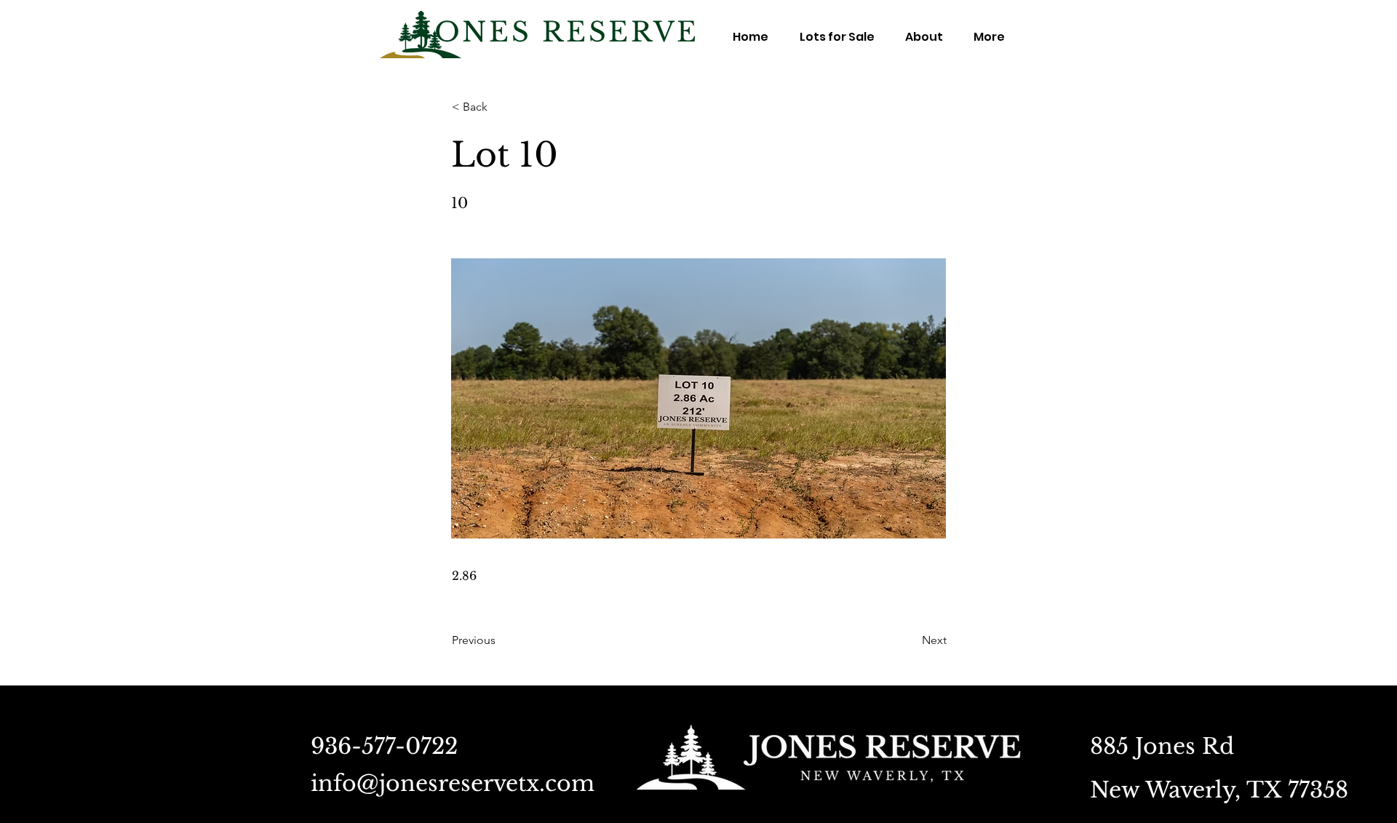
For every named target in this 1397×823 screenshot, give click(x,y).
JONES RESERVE (560, 32)
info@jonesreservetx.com (452, 783)
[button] (500, 107)
